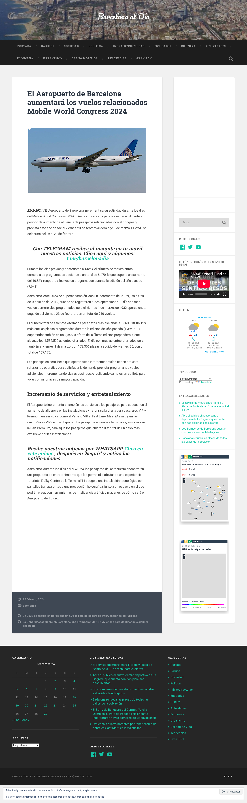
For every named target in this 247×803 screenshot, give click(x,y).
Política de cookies (94, 797)
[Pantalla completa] (224, 294)
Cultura (188, 46)
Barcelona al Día (123, 16)
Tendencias (117, 58)
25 (74, 705)
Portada (24, 46)
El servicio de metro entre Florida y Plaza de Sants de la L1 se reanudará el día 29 (205, 406)
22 (45, 705)
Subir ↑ (229, 776)
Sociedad (71, 46)
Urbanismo (52, 58)
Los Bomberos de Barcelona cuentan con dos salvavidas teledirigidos (204, 430)
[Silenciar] (219, 294)
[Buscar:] (204, 222)
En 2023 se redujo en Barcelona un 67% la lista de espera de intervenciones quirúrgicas (80, 615)
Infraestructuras (129, 46)
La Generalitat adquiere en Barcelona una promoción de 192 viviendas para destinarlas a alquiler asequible (85, 623)
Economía (25, 58)
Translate (206, 382)
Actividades (215, 46)
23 (55, 705)
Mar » (25, 720)
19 (17, 705)
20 (26, 705)
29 (45, 713)
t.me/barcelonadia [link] (87, 258)
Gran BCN (144, 58)
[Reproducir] (184, 294)
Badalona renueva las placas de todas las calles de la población (204, 439)
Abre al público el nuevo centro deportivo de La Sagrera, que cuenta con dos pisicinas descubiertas (203, 419)
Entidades (162, 46)
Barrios (47, 46)
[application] (204, 284)
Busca (231, 58)
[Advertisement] (87, 541)
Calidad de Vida (85, 58)
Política (96, 46)
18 (74, 697)
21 (36, 705)
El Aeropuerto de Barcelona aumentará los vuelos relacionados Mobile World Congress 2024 (87, 102)
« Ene (15, 720)
